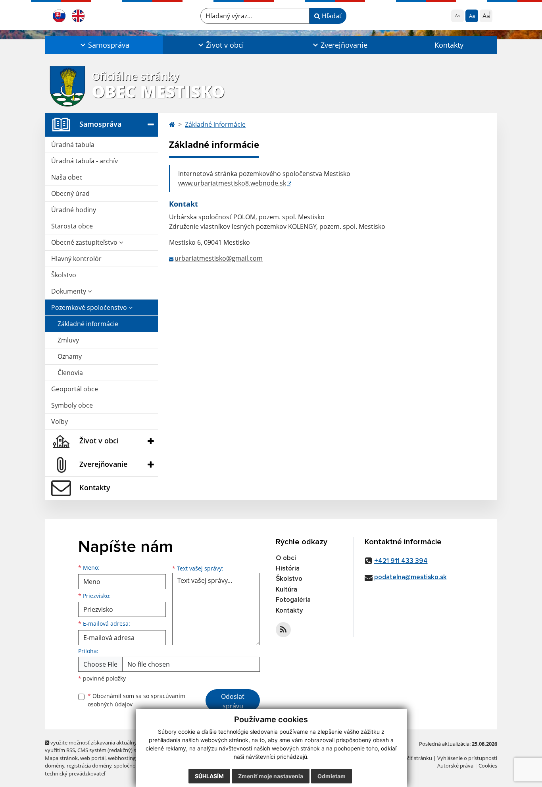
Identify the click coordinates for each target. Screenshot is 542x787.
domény (54, 765)
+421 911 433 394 (401, 561)
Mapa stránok (61, 758)
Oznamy (70, 356)
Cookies (488, 765)
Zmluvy (68, 340)
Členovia (70, 372)
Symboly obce (72, 405)
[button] (104, 45)
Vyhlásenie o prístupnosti (467, 758)
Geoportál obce (74, 389)
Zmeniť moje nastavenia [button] (270, 776)
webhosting (122, 758)
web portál (93, 758)
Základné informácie (88, 323)
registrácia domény (89, 765)
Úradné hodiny (73, 209)
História (288, 568)
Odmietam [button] (331, 776)
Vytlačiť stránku (413, 758)
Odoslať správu (232, 701)
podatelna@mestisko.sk (410, 577)
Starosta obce (72, 226)
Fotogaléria (293, 600)
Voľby (59, 421)
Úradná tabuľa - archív (84, 161)
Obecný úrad (70, 193)
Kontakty (448, 45)
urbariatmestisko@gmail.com (219, 258)
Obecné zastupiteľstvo (85, 242)
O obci (286, 558)
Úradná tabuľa (72, 144)
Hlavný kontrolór (76, 258)
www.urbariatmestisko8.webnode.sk (232, 183)
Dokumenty (69, 291)
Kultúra (286, 589)
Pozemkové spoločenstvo (90, 307)
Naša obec (67, 177)
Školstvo (63, 275)
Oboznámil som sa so (136, 700)
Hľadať (331, 16)
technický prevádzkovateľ (75, 773)
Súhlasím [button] (209, 776)
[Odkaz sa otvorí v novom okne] (283, 629)
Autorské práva (455, 765)
